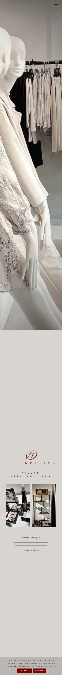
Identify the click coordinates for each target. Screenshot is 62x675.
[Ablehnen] (58, 665)
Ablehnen (40, 671)
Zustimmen (24, 671)
